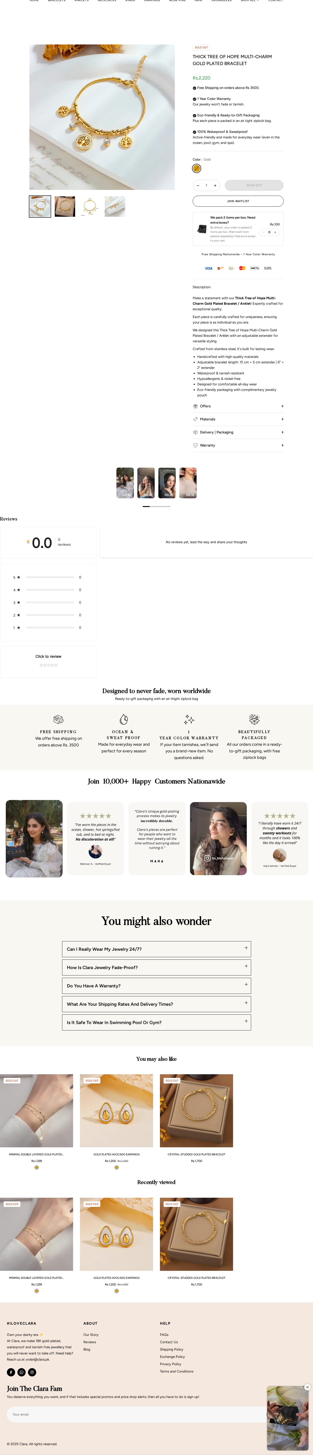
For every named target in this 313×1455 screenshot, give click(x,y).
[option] (102, 117)
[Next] (190, 479)
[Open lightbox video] (125, 483)
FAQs (164, 1335)
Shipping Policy (171, 1349)
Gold (196, 168)
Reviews (89, 1342)
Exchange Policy (172, 1357)
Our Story (91, 1335)
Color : (202, 160)
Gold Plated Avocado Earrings (116, 1154)
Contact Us (169, 1342)
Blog (86, 1349)
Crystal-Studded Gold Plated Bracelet (196, 1154)
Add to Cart (55, 1141)
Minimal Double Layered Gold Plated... (36, 1154)
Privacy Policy (170, 1364)
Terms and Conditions (176, 1371)
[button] (226, 229)
